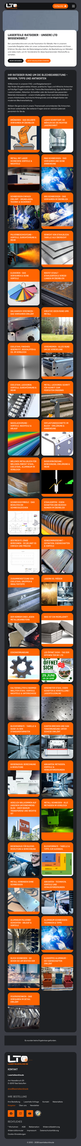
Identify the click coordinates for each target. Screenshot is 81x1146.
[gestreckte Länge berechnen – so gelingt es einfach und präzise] (24, 555)
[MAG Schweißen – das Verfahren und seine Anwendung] (57, 172)
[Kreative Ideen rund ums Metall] (57, 324)
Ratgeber (12, 1105)
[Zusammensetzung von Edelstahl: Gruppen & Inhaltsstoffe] (24, 593)
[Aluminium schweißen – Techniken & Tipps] (57, 934)
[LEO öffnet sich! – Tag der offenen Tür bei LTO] (57, 665)
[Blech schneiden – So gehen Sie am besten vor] (24, 972)
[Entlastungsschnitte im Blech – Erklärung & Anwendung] (57, 437)
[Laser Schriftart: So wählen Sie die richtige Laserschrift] (57, 134)
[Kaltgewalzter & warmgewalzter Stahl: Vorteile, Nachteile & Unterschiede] (24, 702)
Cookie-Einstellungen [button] (17, 1134)
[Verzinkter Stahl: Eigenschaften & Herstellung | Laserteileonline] (57, 702)
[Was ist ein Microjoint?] (57, 630)
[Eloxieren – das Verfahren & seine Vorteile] (24, 287)
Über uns (23, 1105)
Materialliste (58, 1102)
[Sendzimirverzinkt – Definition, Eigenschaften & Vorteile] (57, 555)
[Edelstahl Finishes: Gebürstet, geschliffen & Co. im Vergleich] (24, 361)
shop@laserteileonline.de (18, 1089)
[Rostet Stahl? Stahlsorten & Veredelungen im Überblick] (57, 287)
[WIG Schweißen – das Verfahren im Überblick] (57, 211)
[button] (73, 6)
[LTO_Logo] (13, 6)
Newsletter (34, 1105)
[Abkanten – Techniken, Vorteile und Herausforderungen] (57, 896)
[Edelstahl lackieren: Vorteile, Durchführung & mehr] (24, 399)
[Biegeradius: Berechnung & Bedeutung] (24, 778)
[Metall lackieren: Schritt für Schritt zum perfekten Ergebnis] (57, 399)
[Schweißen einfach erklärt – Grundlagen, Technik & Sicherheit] (24, 211)
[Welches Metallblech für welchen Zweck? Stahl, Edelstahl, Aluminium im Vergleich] (24, 477)
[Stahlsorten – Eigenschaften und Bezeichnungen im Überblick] (57, 516)
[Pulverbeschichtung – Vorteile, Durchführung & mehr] (24, 249)
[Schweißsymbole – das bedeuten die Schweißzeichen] (24, 516)
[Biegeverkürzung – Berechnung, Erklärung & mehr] (57, 477)
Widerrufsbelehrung (51, 1127)
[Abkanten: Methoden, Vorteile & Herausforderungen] (57, 778)
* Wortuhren (13, 1127)
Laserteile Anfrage (31, 1102)
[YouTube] (29, 1113)
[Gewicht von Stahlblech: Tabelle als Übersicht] (57, 249)
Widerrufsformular (15, 1130)
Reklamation (34, 1127)
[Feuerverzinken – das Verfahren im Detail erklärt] (24, 1011)
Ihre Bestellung (14, 1102)
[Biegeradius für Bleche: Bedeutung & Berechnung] (24, 859)
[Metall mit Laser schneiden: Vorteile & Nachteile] (24, 172)
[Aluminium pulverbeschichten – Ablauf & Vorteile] (24, 934)
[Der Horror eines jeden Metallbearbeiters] (24, 630)
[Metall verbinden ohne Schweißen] (24, 896)
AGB (23, 1127)
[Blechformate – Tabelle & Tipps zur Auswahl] (57, 859)
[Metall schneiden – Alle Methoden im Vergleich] (57, 820)
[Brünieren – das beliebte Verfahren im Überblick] (24, 134)
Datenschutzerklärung (49, 1130)
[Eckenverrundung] (24, 665)
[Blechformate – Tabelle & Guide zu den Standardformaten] (24, 740)
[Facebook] (11, 1113)
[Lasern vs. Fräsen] (57, 593)
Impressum (31, 1130)
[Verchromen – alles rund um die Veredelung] (57, 361)
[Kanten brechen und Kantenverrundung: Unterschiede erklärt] (57, 740)
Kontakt (45, 1102)
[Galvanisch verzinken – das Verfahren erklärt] (24, 324)
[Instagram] (20, 1113)
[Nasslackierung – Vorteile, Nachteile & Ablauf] (24, 437)
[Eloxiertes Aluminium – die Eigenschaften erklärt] (57, 972)
